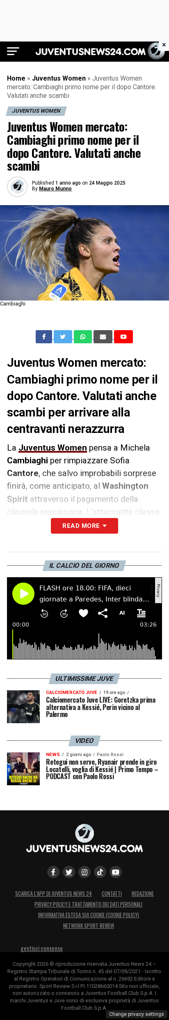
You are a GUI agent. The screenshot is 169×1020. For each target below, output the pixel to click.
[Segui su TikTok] (100, 872)
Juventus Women (59, 78)
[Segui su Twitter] (69, 872)
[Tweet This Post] (64, 336)
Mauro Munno (55, 189)
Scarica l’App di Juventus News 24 (53, 893)
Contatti (112, 893)
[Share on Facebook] (45, 336)
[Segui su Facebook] (53, 872)
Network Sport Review (88, 926)
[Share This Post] (84, 336)
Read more (81, 526)
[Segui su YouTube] (116, 872)
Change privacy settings (136, 1014)
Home (16, 78)
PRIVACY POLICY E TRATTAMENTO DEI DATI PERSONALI (88, 904)
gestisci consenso (42, 948)
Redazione (143, 893)
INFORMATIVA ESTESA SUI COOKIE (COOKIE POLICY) (88, 915)
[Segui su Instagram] (84, 872)
